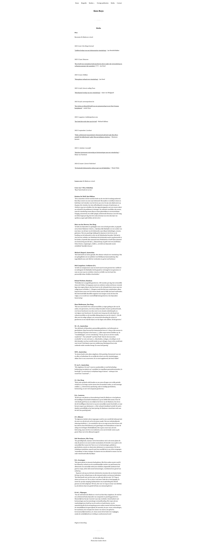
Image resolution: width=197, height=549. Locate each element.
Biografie (84, 3)
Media (113, 3)
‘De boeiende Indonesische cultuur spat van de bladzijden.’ (92, 168)
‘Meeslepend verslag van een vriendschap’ (87, 93)
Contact (119, 3)
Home (77, 3)
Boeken (91, 3)
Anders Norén (102, 541)
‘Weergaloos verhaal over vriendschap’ (86, 79)
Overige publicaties (103, 3)
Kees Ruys (99, 11)
